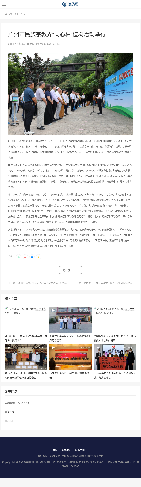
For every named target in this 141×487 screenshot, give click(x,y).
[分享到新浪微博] (25, 256)
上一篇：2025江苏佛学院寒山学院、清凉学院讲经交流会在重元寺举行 (39, 283)
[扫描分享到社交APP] (18, 256)
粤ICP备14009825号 (58, 462)
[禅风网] (70, 4)
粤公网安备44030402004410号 (86, 462)
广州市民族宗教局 (16, 43)
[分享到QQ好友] (32, 256)
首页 (10, 13)
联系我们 (80, 449)
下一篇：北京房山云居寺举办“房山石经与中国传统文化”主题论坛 (103, 283)
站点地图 (66, 449)
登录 (27, 403)
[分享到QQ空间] (38, 256)
